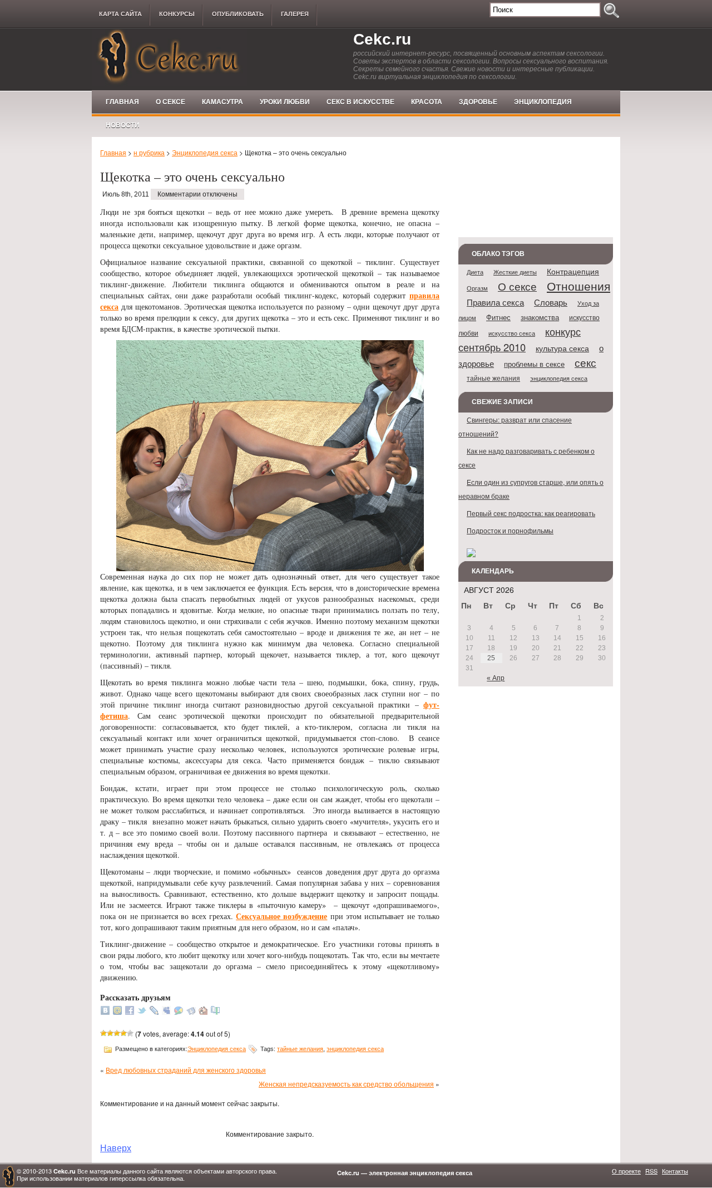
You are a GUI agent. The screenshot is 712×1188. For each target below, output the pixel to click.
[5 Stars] (130, 1033)
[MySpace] (166, 1012)
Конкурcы (177, 14)
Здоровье (478, 102)
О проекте (626, 1170)
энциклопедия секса (355, 1048)
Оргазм (477, 287)
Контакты (675, 1170)
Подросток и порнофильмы (510, 530)
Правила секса (495, 302)
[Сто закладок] (215, 1012)
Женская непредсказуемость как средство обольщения (346, 1083)
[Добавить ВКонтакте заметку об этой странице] (105, 1012)
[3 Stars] (116, 1033)
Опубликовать (238, 14)
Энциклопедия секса (205, 152)
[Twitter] (141, 1012)
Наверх (115, 1147)
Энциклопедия (543, 102)
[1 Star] (103, 1033)
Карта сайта (120, 14)
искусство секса (511, 332)
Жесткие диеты (515, 271)
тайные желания (300, 1048)
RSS (651, 1170)
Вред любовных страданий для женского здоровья (186, 1069)
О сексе (170, 102)
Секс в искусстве (360, 102)
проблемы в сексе (534, 364)
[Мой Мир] (117, 1012)
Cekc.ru (382, 39)
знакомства (540, 317)
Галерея (295, 14)
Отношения (578, 285)
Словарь (550, 302)
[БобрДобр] (203, 1012)
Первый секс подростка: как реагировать (531, 513)
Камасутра (222, 102)
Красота (426, 102)
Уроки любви (285, 102)
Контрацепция (573, 271)
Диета (475, 272)
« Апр (496, 678)
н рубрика (149, 152)
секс (585, 362)
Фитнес (498, 317)
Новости (123, 125)
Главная (122, 102)
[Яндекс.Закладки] (190, 1012)
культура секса (562, 348)
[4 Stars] (123, 1033)
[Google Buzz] (178, 1012)
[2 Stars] (110, 1033)
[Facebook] (129, 1012)
